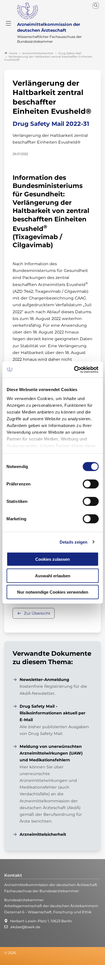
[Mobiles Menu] (8, 23)
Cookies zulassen (52, 559)
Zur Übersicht (37, 613)
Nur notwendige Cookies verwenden (52, 592)
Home (13, 53)
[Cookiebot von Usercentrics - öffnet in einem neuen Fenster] (75, 369)
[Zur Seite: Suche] (96, 5)
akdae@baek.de (25, 927)
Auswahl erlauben (52, 575)
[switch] (91, 484)
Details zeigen (73, 541)
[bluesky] (4, 960)
